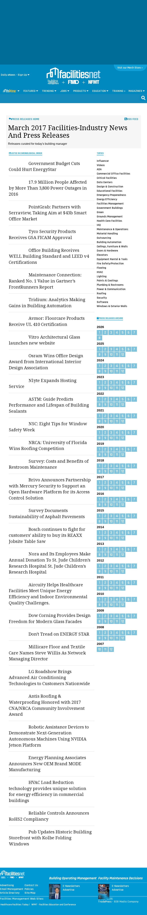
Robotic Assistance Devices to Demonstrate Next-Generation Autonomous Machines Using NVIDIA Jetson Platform (49, 736)
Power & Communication (111, 289)
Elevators (102, 255)
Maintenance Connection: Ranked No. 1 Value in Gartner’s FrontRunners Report (45, 280)
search (143, 98)
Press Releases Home (25, 119)
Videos (101, 165)
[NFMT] (93, 83)
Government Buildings (110, 208)
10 (111, 354)
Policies (29, 889)
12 (122, 354)
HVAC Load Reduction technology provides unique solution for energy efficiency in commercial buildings (47, 791)
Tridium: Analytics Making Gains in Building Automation (47, 302)
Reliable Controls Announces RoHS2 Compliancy (49, 816)
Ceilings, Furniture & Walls (112, 246)
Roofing (101, 293)
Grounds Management (110, 216)
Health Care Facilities (109, 220)
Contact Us (31, 885)
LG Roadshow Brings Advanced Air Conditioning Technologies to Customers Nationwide (49, 677)
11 (117, 354)
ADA (99, 169)
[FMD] (73, 83)
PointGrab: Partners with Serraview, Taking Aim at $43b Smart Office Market (48, 212)
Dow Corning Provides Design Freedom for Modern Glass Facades (50, 618)
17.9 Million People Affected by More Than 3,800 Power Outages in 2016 (48, 188)
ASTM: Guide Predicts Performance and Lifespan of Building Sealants (49, 405)
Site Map (30, 893)
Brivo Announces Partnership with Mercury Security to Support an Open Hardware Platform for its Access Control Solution (50, 489)
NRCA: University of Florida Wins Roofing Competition (48, 445)
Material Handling (107, 233)
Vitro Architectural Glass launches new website (44, 340)
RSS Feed (132, 119)
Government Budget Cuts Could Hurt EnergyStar (44, 166)
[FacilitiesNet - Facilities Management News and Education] (73, 73)
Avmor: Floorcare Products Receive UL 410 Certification (47, 321)
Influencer (103, 161)
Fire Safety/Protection (110, 263)
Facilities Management (110, 203)
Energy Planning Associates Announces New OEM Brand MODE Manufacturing (47, 763)
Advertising (7, 885)
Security (102, 298)
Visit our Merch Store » (130, 67)
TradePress (105, 902)
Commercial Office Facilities (113, 173)
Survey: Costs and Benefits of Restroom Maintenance (49, 464)
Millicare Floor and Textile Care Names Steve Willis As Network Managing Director (47, 652)
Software (102, 302)
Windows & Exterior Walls (112, 306)
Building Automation (109, 242)
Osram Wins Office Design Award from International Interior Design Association (46, 361)
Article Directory (9, 893)
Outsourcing (104, 238)
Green (100, 212)
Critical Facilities (107, 178)
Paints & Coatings (107, 280)
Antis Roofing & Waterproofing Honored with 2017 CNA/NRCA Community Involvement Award (47, 705)
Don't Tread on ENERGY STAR (59, 634)
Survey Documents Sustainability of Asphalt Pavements (47, 513)
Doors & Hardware (107, 250)
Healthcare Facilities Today (15, 904)
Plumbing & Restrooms (110, 285)
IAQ (99, 225)
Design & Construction (110, 186)
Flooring (101, 268)
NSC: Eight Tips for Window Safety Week (48, 426)
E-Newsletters (71, 886)
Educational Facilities (109, 191)
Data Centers (104, 182)
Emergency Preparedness (111, 195)
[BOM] (53, 84)
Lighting (101, 276)
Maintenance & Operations (112, 229)
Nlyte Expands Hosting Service (42, 383)
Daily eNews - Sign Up (14, 75)
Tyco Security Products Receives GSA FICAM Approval (42, 234)
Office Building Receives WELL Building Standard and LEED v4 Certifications (49, 256)
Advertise (68, 889)
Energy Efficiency (107, 199)
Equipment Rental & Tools (112, 259)
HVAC (100, 272)
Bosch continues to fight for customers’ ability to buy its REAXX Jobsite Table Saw (47, 535)
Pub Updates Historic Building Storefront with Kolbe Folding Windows (50, 837)
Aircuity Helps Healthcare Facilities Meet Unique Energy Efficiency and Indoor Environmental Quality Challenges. (48, 593)
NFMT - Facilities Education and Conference (54, 904)
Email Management (11, 889)
